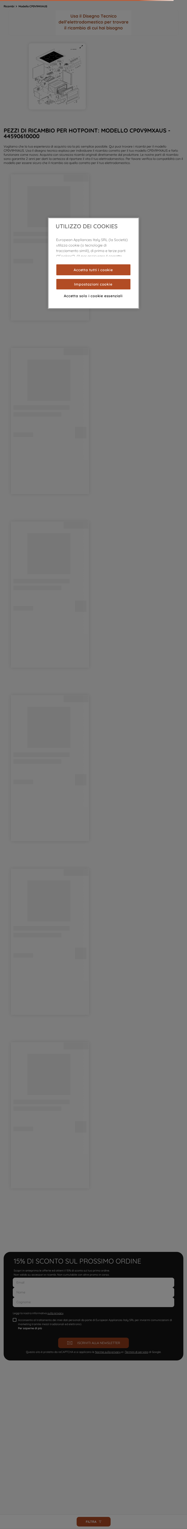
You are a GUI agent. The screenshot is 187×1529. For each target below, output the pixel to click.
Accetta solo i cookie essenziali (93, 296)
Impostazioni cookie (93, 284)
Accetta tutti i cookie (93, 270)
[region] (93, 263)
